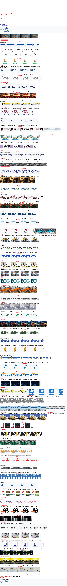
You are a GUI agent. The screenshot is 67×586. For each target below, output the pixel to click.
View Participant (19, 41)
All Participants (2, 25)
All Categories (6, 25)
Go (0, 22)
